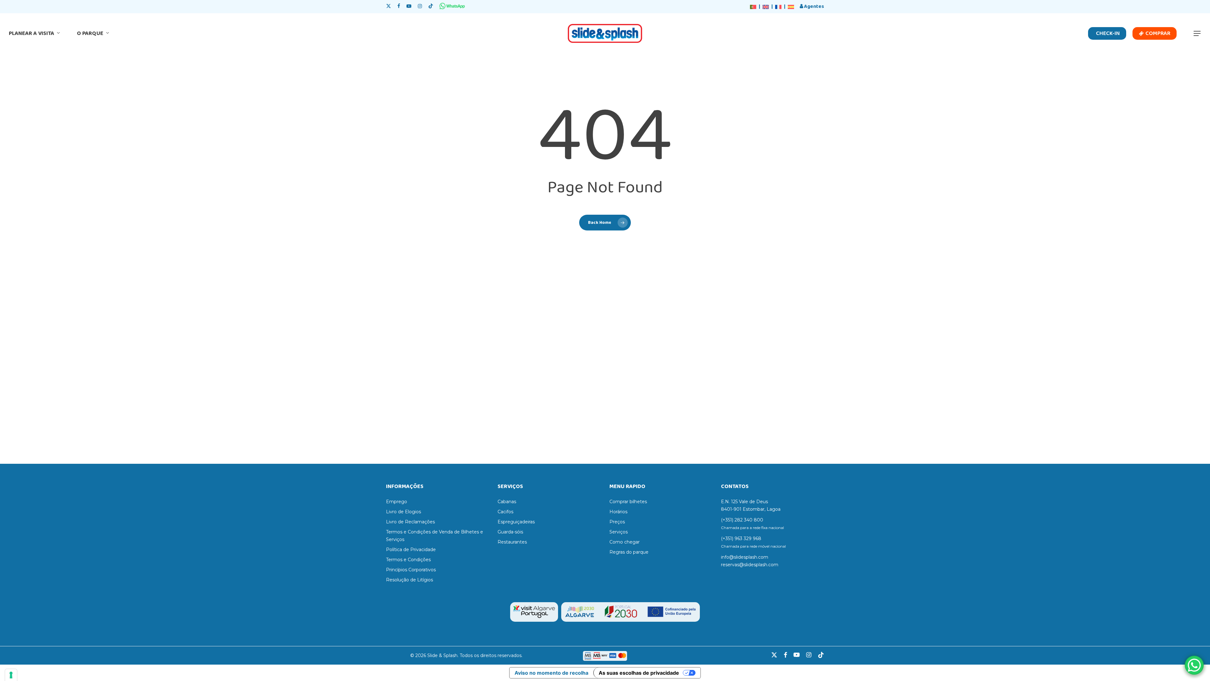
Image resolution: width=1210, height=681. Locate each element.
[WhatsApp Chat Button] (1194, 665)
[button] (1197, 33)
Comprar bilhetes (628, 501)
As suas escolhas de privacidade (639, 673)
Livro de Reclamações (410, 522)
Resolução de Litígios (409, 580)
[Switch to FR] (778, 7)
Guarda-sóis (510, 532)
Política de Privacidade (411, 549)
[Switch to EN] (765, 7)
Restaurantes (512, 542)
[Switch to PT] (753, 7)
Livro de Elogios (403, 512)
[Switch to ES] (791, 7)
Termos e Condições (408, 559)
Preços (617, 522)
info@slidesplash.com (744, 557)
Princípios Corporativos (411, 570)
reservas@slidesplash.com (749, 565)
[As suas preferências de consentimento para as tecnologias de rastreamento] (11, 675)
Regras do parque (628, 552)
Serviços (618, 532)
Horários (618, 512)
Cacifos (505, 512)
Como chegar (624, 542)
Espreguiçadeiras (516, 522)
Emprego (396, 501)
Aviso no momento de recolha (551, 673)
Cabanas (507, 501)
